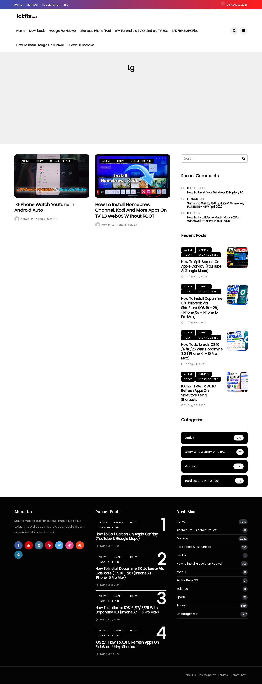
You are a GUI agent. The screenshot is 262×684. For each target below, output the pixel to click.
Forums (223, 675)
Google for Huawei (62, 30)
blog (191, 213)
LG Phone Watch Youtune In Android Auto (44, 207)
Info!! (67, 5)
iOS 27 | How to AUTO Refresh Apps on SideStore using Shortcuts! (198, 393)
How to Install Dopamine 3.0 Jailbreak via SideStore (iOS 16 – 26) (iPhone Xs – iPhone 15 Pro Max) (201, 307)
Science (182, 589)
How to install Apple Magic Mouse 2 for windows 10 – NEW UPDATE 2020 (213, 219)
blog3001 (194, 188)
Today (40, 161)
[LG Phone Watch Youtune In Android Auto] (51, 176)
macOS (182, 572)
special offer (51, 5)
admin (24, 219)
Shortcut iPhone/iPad (95, 30)
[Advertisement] (131, 113)
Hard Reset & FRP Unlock (194, 547)
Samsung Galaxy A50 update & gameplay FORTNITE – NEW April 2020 (215, 205)
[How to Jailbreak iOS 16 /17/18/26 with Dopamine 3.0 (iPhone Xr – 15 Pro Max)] (237, 340)
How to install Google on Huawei (39, 45)
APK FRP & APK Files (185, 30)
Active (25, 161)
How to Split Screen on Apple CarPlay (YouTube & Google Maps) (201, 266)
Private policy (207, 675)
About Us (191, 675)
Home (18, 5)
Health (181, 555)
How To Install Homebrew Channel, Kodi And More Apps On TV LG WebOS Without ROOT (131, 210)
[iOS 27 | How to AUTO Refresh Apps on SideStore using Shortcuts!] (237, 382)
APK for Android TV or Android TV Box (141, 30)
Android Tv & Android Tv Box (197, 530)
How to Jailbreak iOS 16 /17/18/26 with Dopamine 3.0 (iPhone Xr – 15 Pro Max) (202, 351)
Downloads (37, 30)
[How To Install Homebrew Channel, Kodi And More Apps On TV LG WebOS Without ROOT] (132, 176)
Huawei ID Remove (81, 45)
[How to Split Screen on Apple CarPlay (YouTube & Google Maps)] (237, 257)
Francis (193, 199)
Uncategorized (60, 161)
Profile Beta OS (187, 580)
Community (238, 675)
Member (32, 5)
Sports (181, 597)
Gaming (204, 249)
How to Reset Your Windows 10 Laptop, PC (215, 192)
